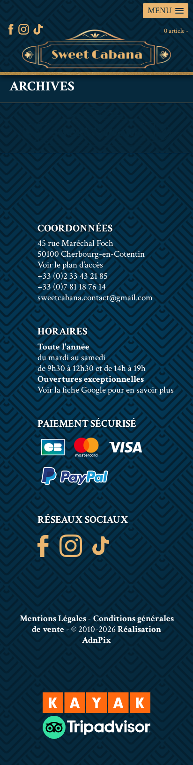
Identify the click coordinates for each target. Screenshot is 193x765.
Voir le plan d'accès (70, 265)
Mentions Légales (53, 618)
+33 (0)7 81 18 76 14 (71, 287)
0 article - (176, 31)
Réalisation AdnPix (121, 635)
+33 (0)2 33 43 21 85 (72, 276)
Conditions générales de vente (103, 624)
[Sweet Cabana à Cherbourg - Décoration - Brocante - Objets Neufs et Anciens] (96, 49)
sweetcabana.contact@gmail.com (95, 298)
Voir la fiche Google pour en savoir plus (105, 390)
